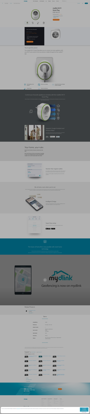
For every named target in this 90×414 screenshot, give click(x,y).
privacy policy (18, 408)
